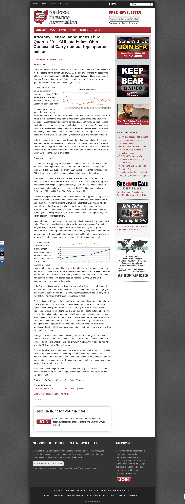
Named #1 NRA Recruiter (128, 226)
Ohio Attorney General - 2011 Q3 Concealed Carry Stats (58, 389)
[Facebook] (2, 246)
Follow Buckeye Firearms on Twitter (112, 4)
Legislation (41, 30)
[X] (2, 254)
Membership (64, 4)
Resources (85, 30)
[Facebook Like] (2, 250)
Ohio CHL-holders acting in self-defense (51, 394)
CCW (52, 30)
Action (73, 30)
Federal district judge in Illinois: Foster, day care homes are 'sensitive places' (133, 149)
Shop (97, 30)
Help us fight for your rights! (60, 411)
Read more (77, 457)
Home (35, 4)
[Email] (2, 258)
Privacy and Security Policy (127, 495)
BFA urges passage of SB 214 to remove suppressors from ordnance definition (133, 140)
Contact (53, 4)
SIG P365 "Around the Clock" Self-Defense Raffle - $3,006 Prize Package (132, 159)
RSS (115, 4)
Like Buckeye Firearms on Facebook (109, 4)
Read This (141, 195)
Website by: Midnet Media (92, 501)
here (134, 23)
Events (62, 30)
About (44, 4)
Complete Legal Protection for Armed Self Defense (130, 193)
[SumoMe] (2, 261)
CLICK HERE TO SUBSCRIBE (124, 19)
